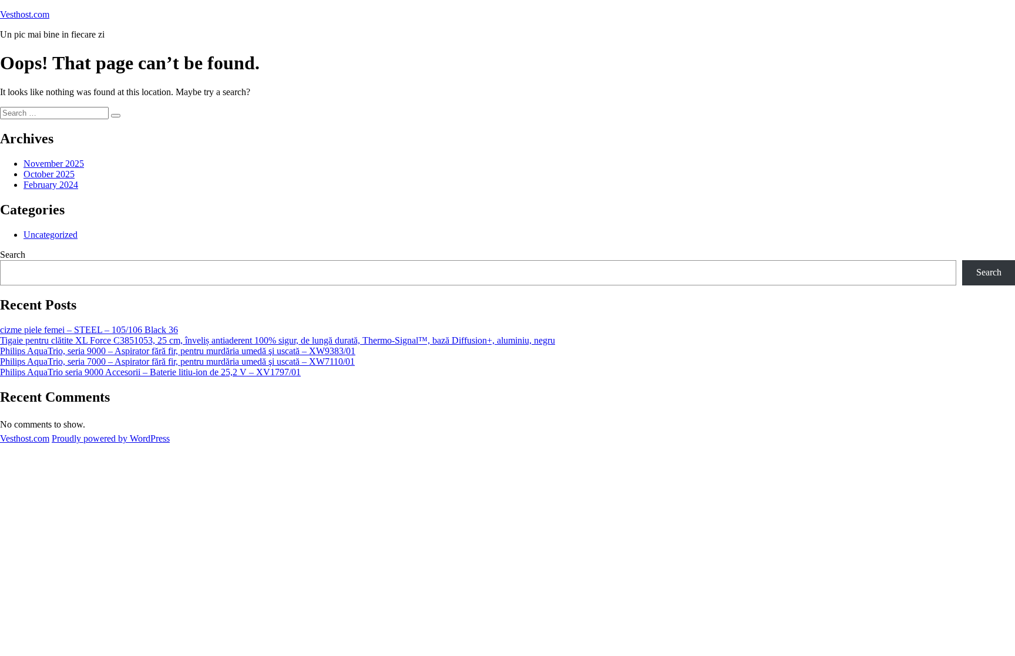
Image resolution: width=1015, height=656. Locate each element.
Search (12, 255)
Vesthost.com (24, 14)
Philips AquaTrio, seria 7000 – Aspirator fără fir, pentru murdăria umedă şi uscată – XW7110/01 (177, 361)
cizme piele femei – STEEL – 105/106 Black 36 (89, 330)
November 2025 (53, 164)
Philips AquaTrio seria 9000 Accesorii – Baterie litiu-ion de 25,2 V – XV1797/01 (150, 372)
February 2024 (50, 185)
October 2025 (49, 174)
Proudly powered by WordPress (111, 438)
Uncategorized (50, 235)
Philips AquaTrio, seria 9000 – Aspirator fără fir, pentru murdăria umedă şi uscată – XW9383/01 (177, 351)
